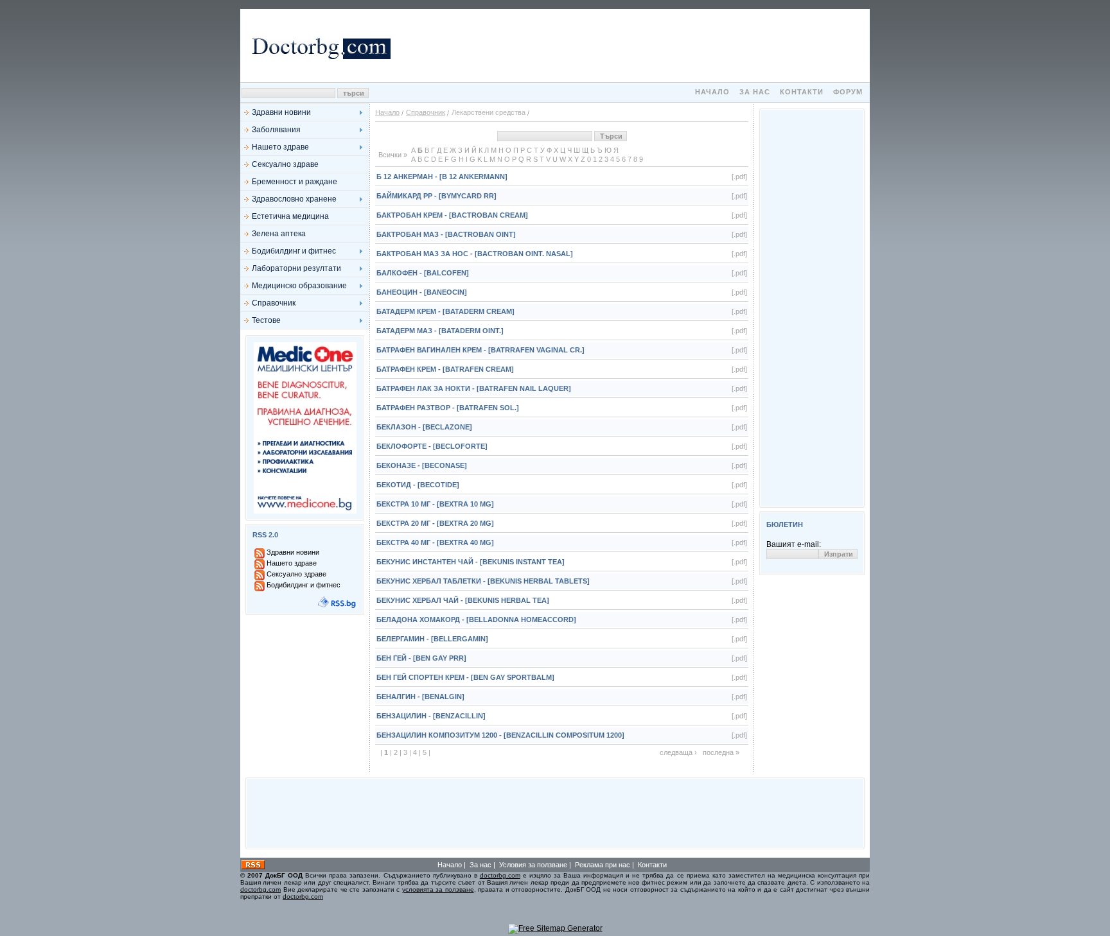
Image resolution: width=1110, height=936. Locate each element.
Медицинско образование (299, 285)
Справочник (273, 303)
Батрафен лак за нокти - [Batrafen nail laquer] (473, 388)
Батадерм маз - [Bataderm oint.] (440, 330)
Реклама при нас (602, 865)
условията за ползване (438, 889)
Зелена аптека (279, 233)
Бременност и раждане (294, 181)
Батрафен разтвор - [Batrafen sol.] (447, 408)
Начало (712, 92)
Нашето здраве (280, 147)
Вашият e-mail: (793, 544)
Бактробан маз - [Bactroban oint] (446, 234)
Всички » (392, 155)
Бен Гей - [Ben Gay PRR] (421, 658)
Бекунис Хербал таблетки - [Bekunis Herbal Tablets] (483, 581)
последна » (721, 752)
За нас (754, 92)
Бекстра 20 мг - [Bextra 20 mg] (435, 523)
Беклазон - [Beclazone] (424, 427)
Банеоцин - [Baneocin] (421, 292)
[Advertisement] (632, 45)
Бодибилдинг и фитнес (294, 251)
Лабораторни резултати (296, 268)
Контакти (802, 92)
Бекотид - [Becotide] (417, 485)
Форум (848, 92)
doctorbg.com (500, 875)
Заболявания (276, 129)
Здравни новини (281, 112)
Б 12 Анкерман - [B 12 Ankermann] (441, 176)
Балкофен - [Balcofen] (422, 273)
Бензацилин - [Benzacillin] (431, 716)
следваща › (678, 752)
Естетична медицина (290, 216)
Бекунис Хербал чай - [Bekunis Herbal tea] (462, 600)
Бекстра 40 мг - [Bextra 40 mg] (435, 542)
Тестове (266, 320)
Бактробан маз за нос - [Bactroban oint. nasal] (474, 253)
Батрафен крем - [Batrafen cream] (445, 369)
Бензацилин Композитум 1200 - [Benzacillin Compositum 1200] (500, 735)
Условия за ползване (533, 865)
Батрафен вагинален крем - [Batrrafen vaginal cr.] (480, 350)
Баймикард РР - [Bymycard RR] (436, 196)
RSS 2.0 (265, 535)
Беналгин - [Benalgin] (420, 696)
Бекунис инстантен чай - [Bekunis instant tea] (470, 562)
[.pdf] (739, 176)
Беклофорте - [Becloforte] (432, 446)
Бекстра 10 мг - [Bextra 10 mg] (435, 504)
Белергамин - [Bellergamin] (432, 639)
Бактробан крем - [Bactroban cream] (452, 215)
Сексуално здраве (285, 164)
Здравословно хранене (294, 199)
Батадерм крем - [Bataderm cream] (445, 311)
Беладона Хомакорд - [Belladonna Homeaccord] (476, 619)
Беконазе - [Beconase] (421, 465)
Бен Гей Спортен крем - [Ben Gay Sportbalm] (465, 677)
